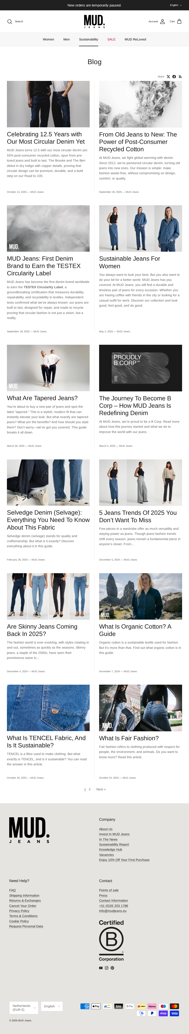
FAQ (12, 890)
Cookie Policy (19, 921)
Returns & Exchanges (25, 900)
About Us (105, 829)
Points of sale (109, 890)
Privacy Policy (19, 911)
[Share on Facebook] (174, 76)
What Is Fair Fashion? (129, 738)
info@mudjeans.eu (113, 911)
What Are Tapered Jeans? (42, 398)
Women (48, 39)
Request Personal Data (26, 926)
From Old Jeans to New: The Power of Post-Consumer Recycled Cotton (138, 142)
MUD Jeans (24, 1020)
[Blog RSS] (180, 76)
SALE (111, 39)
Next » (101, 789)
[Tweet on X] (168, 76)
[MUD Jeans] (94, 21)
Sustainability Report (114, 844)
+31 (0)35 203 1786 (113, 906)
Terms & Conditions (23, 916)
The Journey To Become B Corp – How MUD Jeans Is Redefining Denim (135, 405)
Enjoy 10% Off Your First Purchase (124, 860)
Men (66, 39)
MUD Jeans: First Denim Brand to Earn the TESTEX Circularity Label (44, 266)
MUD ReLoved (135, 39)
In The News (108, 839)
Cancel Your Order (22, 906)
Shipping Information (24, 895)
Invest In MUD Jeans (114, 834)
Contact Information (113, 900)
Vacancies (106, 855)
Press (103, 895)
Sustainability (88, 39)
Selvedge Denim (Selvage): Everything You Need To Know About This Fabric (48, 520)
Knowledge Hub (110, 849)
